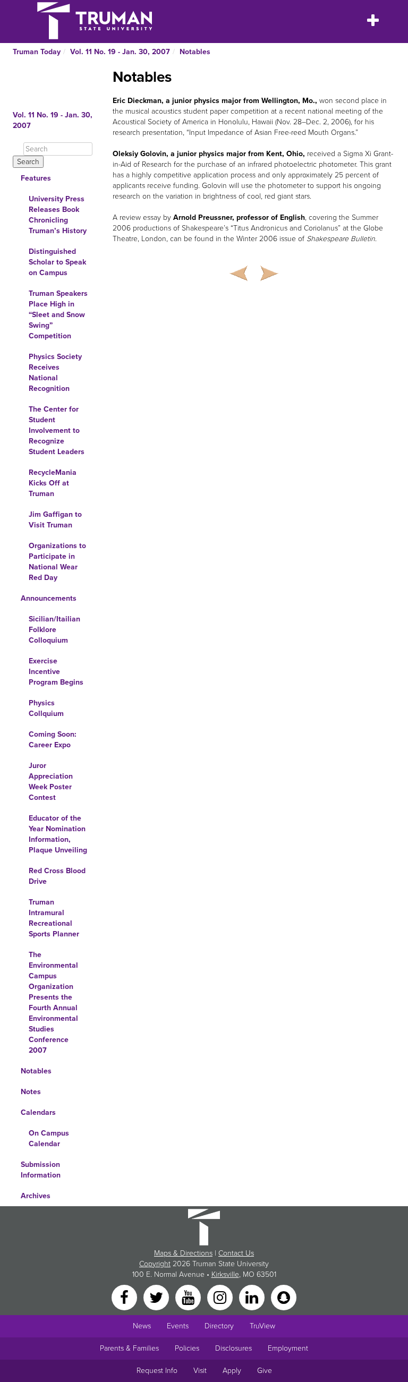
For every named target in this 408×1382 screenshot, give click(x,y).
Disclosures (233, 1348)
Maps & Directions (183, 1253)
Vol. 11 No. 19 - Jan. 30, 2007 (120, 51)
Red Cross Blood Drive (57, 876)
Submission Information (41, 1170)
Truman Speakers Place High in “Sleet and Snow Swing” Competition (58, 314)
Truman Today (37, 51)
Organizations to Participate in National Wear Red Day (57, 561)
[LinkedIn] (253, 1296)
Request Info (157, 1370)
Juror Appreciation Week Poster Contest (51, 781)
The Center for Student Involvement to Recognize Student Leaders (56, 430)
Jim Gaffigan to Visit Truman (55, 520)
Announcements (48, 598)
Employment (288, 1348)
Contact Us (236, 1253)
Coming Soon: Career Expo (52, 739)
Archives (35, 1195)
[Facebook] (125, 1296)
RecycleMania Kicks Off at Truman (52, 483)
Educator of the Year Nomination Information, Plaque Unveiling (58, 834)
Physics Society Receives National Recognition (55, 372)
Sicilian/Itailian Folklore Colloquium (54, 630)
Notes (31, 1091)
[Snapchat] (284, 1296)
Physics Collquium (46, 708)
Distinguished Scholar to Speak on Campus (57, 262)
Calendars (38, 1112)
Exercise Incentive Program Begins (56, 671)
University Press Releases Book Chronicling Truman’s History (58, 214)
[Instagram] (221, 1296)
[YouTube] (189, 1296)
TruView (262, 1325)
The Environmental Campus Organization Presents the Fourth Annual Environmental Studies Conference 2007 (53, 1002)
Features (36, 178)
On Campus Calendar (49, 1138)
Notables (195, 51)
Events (178, 1325)
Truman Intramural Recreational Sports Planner (54, 918)
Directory (219, 1325)
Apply (232, 1370)
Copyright (155, 1263)
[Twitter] (157, 1296)
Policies (187, 1348)
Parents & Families (129, 1348)
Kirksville (225, 1274)
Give (264, 1370)
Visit (200, 1370)
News (142, 1325)
